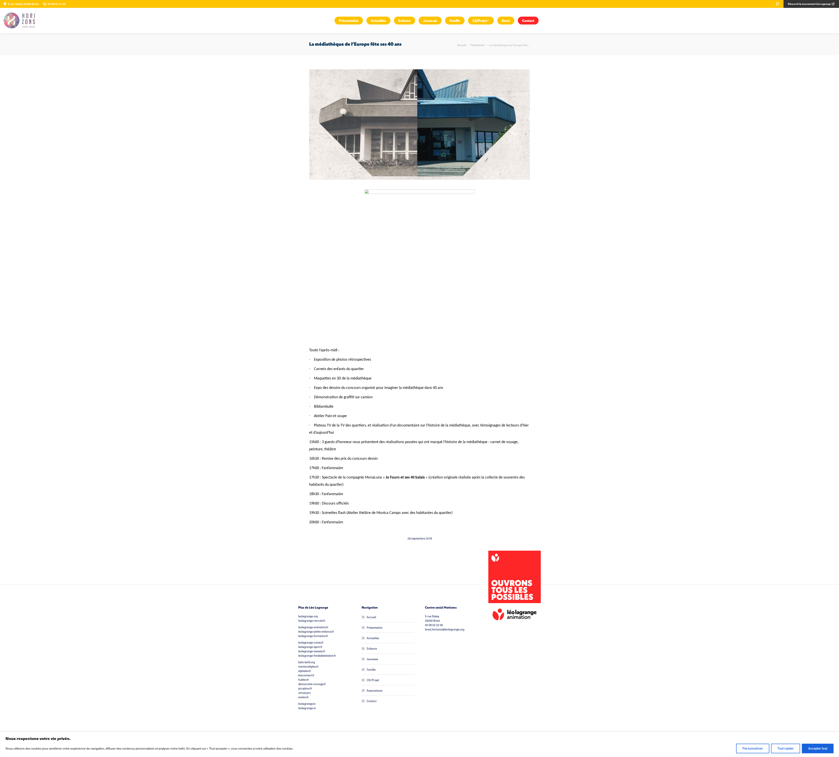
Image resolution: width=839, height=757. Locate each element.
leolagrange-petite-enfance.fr (316, 631)
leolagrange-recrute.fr (311, 620)
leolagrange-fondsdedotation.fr (317, 655)
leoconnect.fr (306, 675)
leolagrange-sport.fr (310, 647)
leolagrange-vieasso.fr (311, 651)
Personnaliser (752, 748)
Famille (371, 669)
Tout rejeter (785, 748)
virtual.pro (304, 693)
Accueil (371, 617)
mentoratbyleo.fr (308, 666)
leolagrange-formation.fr (313, 636)
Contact (371, 701)
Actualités (373, 638)
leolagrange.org (308, 616)
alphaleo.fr (304, 671)
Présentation (374, 627)
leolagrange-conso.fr (311, 642)
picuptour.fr (305, 688)
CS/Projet (373, 680)
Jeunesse (372, 659)
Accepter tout (817, 748)
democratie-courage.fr (312, 684)
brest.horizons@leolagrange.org (444, 629)
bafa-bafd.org (306, 662)
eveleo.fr (303, 697)
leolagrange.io (307, 708)
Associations (374, 690)
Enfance (372, 648)
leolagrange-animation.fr (313, 627)
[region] (419, 744)
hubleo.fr (303, 679)
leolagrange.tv (306, 703)
